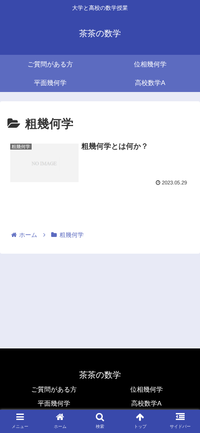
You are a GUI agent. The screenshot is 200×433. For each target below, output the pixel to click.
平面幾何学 (54, 403)
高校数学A (146, 403)
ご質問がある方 (54, 389)
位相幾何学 (146, 389)
